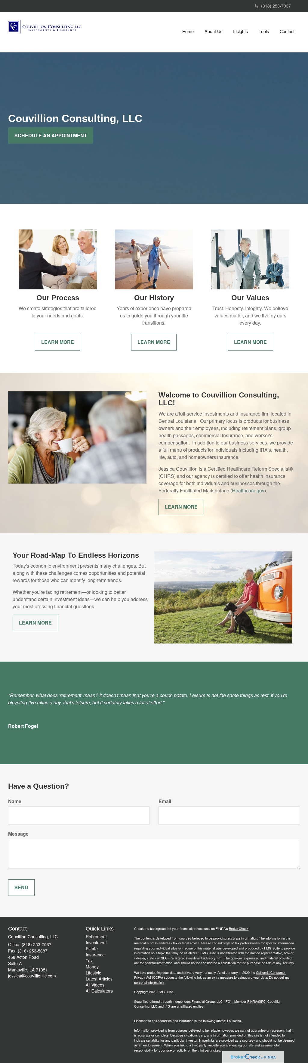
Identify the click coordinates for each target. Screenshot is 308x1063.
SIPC (262, 1001)
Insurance (95, 955)
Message (18, 834)
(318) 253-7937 (276, 6)
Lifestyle (93, 973)
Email (165, 801)
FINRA (252, 1001)
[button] (213, 31)
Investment (96, 943)
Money (92, 967)
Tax (89, 961)
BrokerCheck (238, 928)
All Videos (95, 985)
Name (14, 801)
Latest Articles (99, 979)
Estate (92, 949)
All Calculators (99, 991)
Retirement (96, 937)
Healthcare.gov (248, 490)
